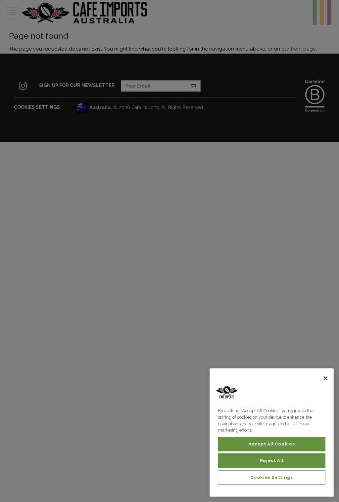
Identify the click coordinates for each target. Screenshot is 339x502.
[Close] (325, 378)
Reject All (272, 460)
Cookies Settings (271, 477)
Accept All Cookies (272, 443)
